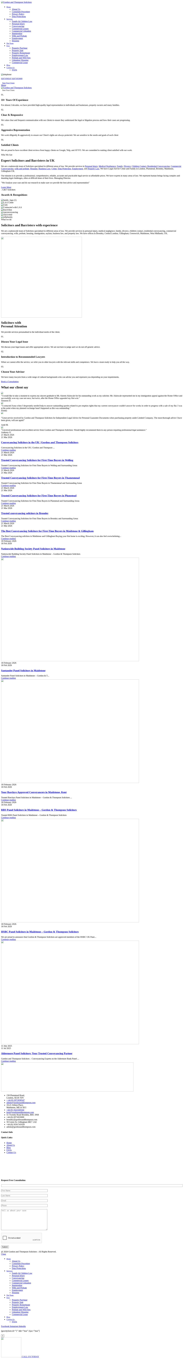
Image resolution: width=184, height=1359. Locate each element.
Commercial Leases (20, 28)
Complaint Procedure (21, 12)
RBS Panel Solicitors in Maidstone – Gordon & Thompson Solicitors (39, 809)
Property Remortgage (21, 53)
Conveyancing (18, 26)
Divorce (127, 166)
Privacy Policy (18, 14)
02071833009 (17, 79)
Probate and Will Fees (21, 58)
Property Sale (17, 50)
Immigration (17, 33)
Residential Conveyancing (158, 166)
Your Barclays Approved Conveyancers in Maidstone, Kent (34, 792)
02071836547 (6, 79)
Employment (17, 38)
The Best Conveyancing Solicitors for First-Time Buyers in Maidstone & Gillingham (47, 531)
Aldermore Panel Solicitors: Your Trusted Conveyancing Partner (36, 1053)
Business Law (44, 169)
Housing (15, 41)
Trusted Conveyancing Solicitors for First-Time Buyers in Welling (37, 460)
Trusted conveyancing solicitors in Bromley (24, 513)
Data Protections (19, 16)
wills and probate (22, 169)
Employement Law (20, 55)
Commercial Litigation (21, 31)
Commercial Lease (20, 62)
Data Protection (64, 169)
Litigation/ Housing (20, 60)
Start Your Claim (8, 83)
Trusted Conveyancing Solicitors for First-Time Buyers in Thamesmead (40, 477)
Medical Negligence (107, 166)
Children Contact (139, 166)
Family (120, 166)
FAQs (14, 70)
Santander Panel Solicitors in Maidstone (23, 670)
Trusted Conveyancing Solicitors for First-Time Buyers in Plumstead (39, 495)
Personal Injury (18, 24)
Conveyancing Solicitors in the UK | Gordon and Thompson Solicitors (39, 442)
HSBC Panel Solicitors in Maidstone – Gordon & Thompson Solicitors (40, 931)
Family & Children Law (22, 21)
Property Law (93, 169)
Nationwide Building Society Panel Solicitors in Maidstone (33, 548)
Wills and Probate (19, 36)
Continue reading (8, 450)
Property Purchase (19, 48)
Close (3, 1254)
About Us (16, 9)
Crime (54, 169)
